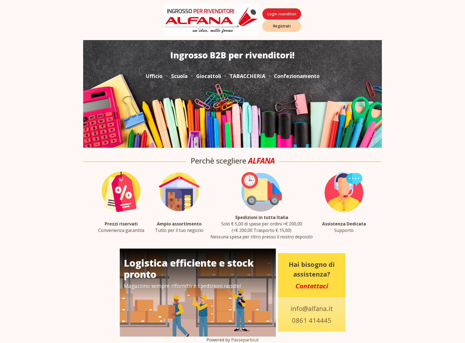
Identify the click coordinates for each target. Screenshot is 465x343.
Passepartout (245, 340)
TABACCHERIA (247, 76)
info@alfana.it (312, 308)
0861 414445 (311, 320)
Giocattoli (208, 76)
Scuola (179, 76)
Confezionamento (297, 76)
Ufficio (154, 76)
